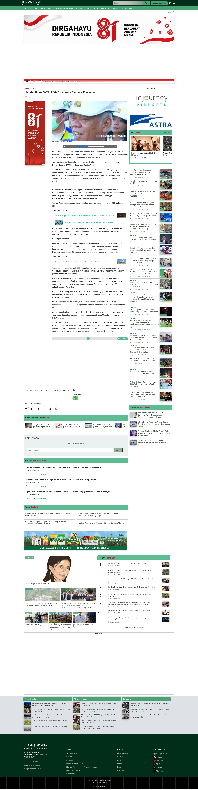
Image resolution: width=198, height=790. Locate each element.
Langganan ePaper (159, 3)
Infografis (114, 8)
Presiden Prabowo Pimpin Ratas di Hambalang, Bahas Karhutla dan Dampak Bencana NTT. (143, 394)
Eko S (47, 97)
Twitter (159, 767)
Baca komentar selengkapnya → (37, 474)
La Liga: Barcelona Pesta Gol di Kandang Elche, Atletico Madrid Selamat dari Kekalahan (142, 350)
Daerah (120, 760)
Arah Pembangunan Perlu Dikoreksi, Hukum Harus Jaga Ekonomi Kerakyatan (71, 426)
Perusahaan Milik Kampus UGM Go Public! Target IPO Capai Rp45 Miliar (144, 214)
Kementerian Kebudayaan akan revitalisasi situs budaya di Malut (142, 359)
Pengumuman (126, 8)
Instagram (160, 757)
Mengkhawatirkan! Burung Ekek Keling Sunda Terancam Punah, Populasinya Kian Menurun (142, 204)
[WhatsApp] (32, 409)
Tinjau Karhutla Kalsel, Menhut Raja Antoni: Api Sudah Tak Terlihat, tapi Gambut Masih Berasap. (143, 226)
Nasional (120, 757)
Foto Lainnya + (167, 133)
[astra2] (151, 121)
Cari (146, 3)
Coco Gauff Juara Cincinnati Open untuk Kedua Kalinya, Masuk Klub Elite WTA (143, 250)
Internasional (122, 753)
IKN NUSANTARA (30, 89)
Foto (119, 767)
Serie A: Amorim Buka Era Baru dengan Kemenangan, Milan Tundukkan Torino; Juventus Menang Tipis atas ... (144, 323)
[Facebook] (44, 409)
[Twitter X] (50, 409)
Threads (159, 771)
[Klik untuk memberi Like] (26, 409)
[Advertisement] (99, 62)
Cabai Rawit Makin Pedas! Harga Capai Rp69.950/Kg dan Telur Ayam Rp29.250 (143, 194)
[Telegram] (38, 409)
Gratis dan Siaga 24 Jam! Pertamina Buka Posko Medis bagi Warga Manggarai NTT (143, 260)
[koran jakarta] (27, 81)
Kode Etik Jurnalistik (74, 770)
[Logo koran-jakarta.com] (33, 3)
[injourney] (151, 101)
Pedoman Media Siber (75, 763)
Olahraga (121, 770)
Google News (161, 754)
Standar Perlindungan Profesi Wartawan (82, 767)
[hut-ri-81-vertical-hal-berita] (35, 133)
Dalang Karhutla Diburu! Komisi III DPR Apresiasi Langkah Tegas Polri (143, 238)
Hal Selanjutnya (122, 338)
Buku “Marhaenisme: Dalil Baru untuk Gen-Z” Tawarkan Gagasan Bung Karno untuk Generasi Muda (103, 426)
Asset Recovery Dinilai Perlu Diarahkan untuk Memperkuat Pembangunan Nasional (41, 426)
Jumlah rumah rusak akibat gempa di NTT (143, 182)
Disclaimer (70, 774)
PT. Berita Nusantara (104, 780)
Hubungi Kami (71, 760)
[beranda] (26, 8)
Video (119, 763)
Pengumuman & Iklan (32, 769)
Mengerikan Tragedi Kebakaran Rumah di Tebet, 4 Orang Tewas (142, 372)
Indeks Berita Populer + (134, 627)
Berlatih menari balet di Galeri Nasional (143, 154)
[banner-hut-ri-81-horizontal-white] (99, 30)
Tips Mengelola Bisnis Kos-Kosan (39, 583)
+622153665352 (29, 758)
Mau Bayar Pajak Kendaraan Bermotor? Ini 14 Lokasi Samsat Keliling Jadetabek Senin (142, 172)
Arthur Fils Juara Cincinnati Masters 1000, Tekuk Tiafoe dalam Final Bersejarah (143, 384)
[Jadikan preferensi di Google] (56, 409)
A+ (115, 146)
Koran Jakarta (92, 780)
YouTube (159, 761)
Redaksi (69, 757)
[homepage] (35, 746)
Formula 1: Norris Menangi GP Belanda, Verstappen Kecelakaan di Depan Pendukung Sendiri (143, 271)
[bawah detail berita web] (75, 540)
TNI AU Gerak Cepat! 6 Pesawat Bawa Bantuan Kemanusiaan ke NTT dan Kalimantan (144, 284)
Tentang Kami (71, 753)
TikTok (158, 764)
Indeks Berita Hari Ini (32, 765)
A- (64, 146)
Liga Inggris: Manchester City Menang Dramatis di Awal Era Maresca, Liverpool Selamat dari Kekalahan (142, 298)
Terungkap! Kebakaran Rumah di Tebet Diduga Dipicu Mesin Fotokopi (144, 310)
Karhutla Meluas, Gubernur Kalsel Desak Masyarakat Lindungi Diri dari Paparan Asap (144, 337)
